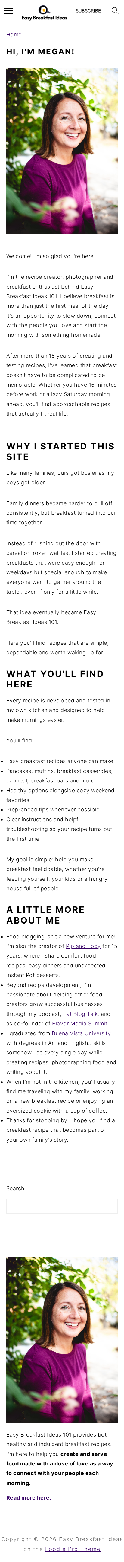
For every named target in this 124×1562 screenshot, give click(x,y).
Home (14, 34)
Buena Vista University (80, 1033)
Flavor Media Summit (79, 1023)
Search (15, 1188)
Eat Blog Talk (80, 1014)
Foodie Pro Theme (73, 1549)
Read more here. (28, 1497)
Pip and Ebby (83, 946)
